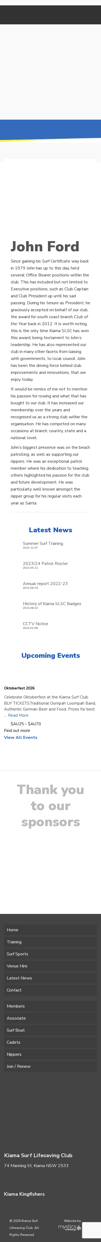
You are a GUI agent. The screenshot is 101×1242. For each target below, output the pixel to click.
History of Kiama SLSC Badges (52, 603)
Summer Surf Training (43, 543)
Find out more (17, 731)
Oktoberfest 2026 (19, 688)
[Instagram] (24, 1206)
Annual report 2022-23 (45, 583)
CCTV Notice (35, 623)
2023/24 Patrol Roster (45, 563)
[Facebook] (11, 1178)
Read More (18, 715)
